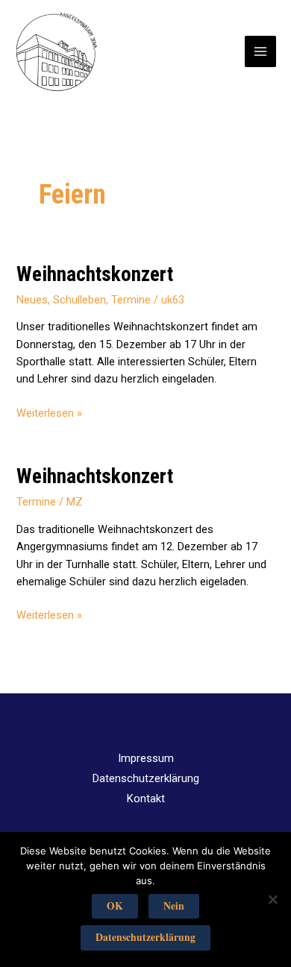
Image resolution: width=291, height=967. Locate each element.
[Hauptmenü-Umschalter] (260, 51)
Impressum (146, 758)
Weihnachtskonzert (94, 274)
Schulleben (79, 299)
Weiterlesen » (49, 413)
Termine (131, 299)
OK (115, 905)
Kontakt (146, 798)
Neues (32, 299)
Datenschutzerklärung (146, 778)
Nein (173, 905)
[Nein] (272, 899)
